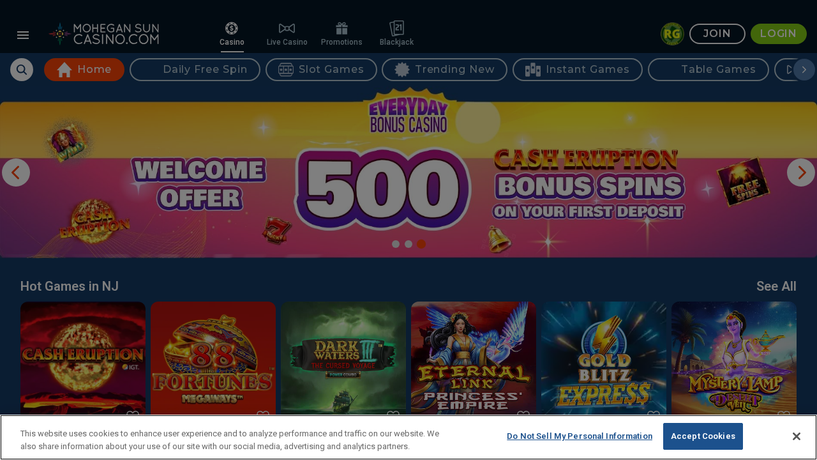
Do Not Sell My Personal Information (579, 436)
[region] (408, 437)
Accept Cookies (703, 436)
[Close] (797, 436)
